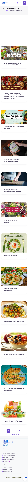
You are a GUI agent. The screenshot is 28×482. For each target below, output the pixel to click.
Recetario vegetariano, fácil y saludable (12, 221)
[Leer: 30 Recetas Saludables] (14, 243)
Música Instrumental (8, 457)
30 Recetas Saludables (10, 255)
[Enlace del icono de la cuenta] (17, 3)
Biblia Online (6, 465)
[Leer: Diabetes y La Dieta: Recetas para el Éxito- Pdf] (14, 116)
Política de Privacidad (8, 459)
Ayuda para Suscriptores (9, 453)
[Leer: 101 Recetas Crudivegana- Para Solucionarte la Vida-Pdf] (14, 53)
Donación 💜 (6, 461)
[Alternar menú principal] (24, 3)
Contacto (5, 449)
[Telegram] (7, 445)
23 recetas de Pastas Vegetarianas (14, 321)
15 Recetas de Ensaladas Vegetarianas (11, 289)
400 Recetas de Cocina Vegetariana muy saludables (12, 190)
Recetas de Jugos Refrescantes (13, 421)
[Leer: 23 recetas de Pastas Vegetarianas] (14, 310)
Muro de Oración (7, 469)
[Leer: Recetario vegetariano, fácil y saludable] (14, 210)
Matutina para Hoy (8, 471)
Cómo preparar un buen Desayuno (14, 354)
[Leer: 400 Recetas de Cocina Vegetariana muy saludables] (14, 179)
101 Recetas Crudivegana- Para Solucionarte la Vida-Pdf (13, 64)
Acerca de (5, 451)
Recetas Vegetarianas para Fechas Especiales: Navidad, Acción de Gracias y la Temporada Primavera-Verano (14, 95)
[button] (20, 3)
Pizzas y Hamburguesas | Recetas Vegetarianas (14, 389)
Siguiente (15, 434)
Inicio (7, 10)
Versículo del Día (7, 467)
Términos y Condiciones (9, 455)
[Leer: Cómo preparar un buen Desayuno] (14, 342)
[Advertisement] (14, 29)
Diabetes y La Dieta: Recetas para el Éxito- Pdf (14, 127)
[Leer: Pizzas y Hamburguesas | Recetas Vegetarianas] (14, 375)
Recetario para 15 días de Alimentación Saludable (11, 160)
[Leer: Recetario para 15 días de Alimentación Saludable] (14, 148)
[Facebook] (4, 445)
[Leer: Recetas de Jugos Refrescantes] (14, 409)
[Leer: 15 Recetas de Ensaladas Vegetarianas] (14, 276)
